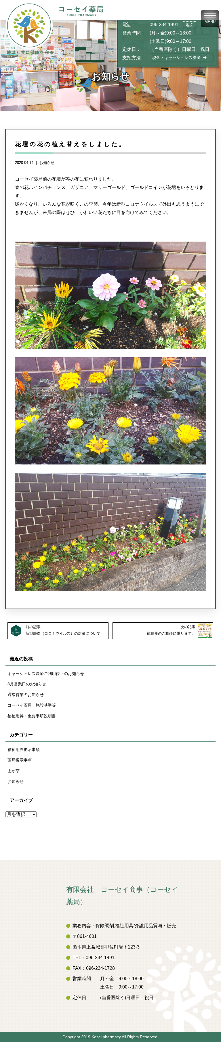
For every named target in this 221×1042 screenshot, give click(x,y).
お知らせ (46, 162)
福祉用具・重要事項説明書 (31, 716)
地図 (190, 24)
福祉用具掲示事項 (23, 749)
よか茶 (13, 770)
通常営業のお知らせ (25, 694)
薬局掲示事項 (19, 760)
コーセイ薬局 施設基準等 (31, 705)
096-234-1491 (164, 24)
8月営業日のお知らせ (26, 684)
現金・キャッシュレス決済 (176, 57)
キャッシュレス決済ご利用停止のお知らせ (45, 673)
